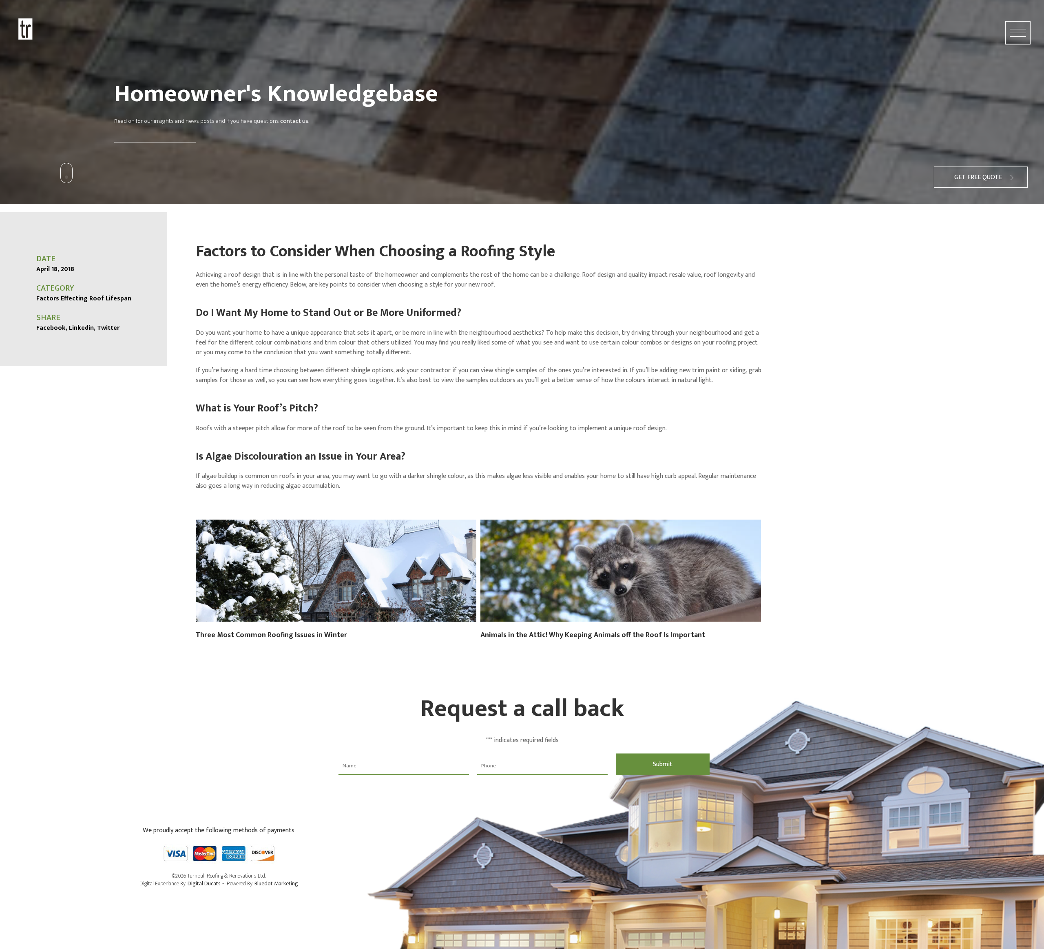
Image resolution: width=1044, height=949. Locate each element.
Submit (662, 764)
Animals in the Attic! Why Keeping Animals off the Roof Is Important (592, 635)
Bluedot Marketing (276, 883)
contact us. (295, 121)
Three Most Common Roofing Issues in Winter (271, 635)
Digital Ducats (204, 883)
